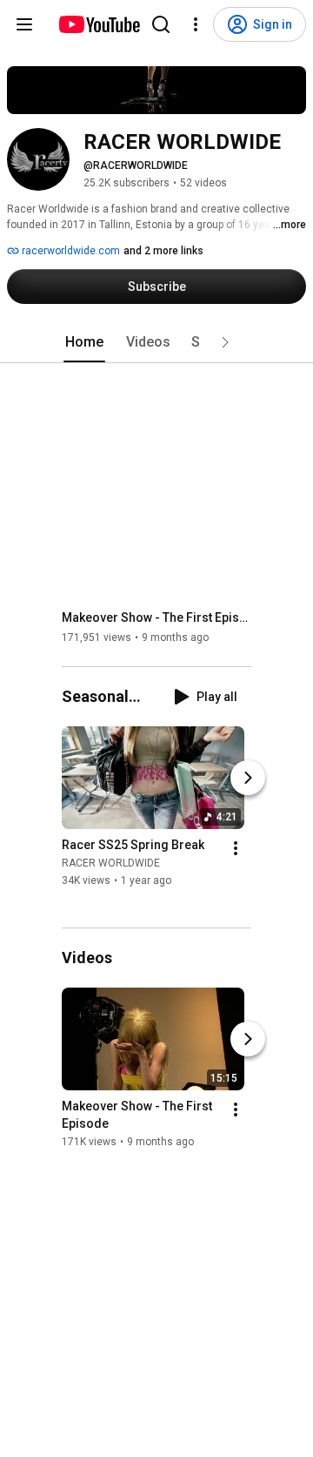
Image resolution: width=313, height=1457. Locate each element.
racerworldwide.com (69, 251)
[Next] (247, 778)
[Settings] (195, 24)
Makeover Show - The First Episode (157, 617)
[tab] (84, 342)
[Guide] (24, 24)
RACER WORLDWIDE (111, 864)
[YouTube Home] (98, 24)
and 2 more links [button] (163, 251)
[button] (225, 342)
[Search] (160, 24)
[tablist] (156, 342)
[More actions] (235, 849)
